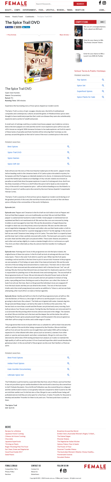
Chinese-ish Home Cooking (15, 436)
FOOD (41, 10)
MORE (102, 22)
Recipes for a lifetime (13, 431)
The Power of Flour (64, 447)
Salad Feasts (9, 454)
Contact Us (35, 469)
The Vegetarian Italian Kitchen (68, 441)
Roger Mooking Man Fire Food (16, 447)
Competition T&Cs (11, 469)
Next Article (65, 35)
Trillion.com (59, 478)
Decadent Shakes (63, 457)
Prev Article (11, 35)
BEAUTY (8, 10)
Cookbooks (29, 16)
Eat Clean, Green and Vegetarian (17, 449)
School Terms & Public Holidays (89, 71)
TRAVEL (70, 10)
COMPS (17, 10)
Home (7, 16)
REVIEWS (60, 10)
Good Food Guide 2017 (13, 452)
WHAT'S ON (79, 10)
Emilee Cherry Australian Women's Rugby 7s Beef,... (76, 434)
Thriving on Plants (12, 444)
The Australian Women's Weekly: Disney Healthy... (75, 452)
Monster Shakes (63, 439)
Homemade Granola (64, 454)
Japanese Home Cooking (14, 434)
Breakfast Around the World (67, 431)
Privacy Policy (9, 472)
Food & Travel (17, 16)
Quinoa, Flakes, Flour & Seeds (68, 444)
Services (8, 474)
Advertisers (35, 474)
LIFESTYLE (50, 10)
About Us (34, 472)
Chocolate (9, 439)
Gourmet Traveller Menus (66, 449)
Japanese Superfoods (13, 441)
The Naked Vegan (63, 436)
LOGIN (101, 10)
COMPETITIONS (82, 22)
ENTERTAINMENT (29, 10)
